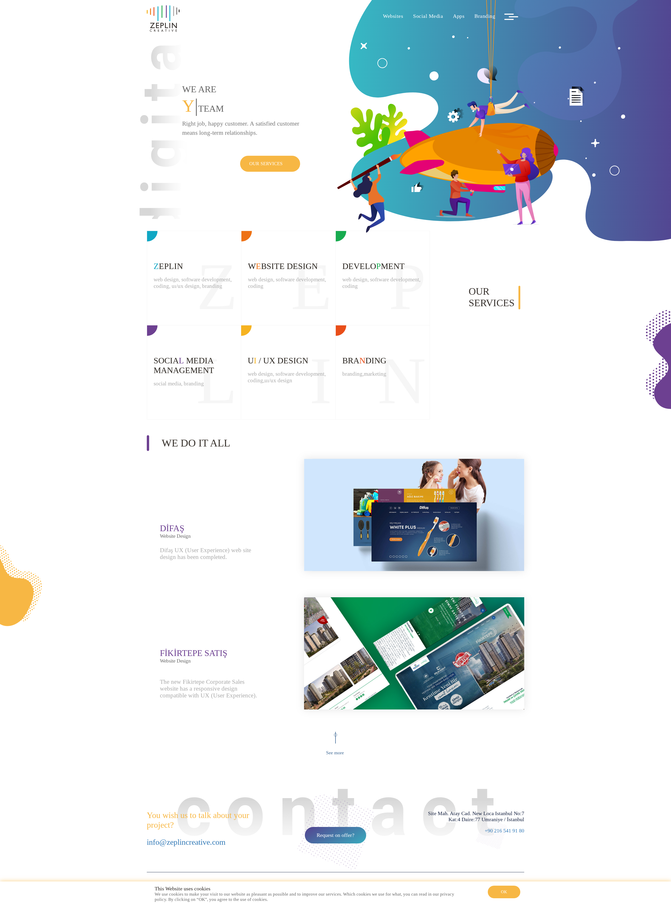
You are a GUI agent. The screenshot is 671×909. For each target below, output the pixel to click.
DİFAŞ (172, 528)
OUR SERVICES (266, 163)
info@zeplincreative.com (186, 842)
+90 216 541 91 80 (504, 830)
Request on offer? (335, 835)
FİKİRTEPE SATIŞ (193, 653)
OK (504, 892)
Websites (393, 16)
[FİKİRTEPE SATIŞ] (414, 653)
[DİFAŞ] (414, 515)
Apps (458, 16)
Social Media (428, 16)
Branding (484, 16)
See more (335, 752)
